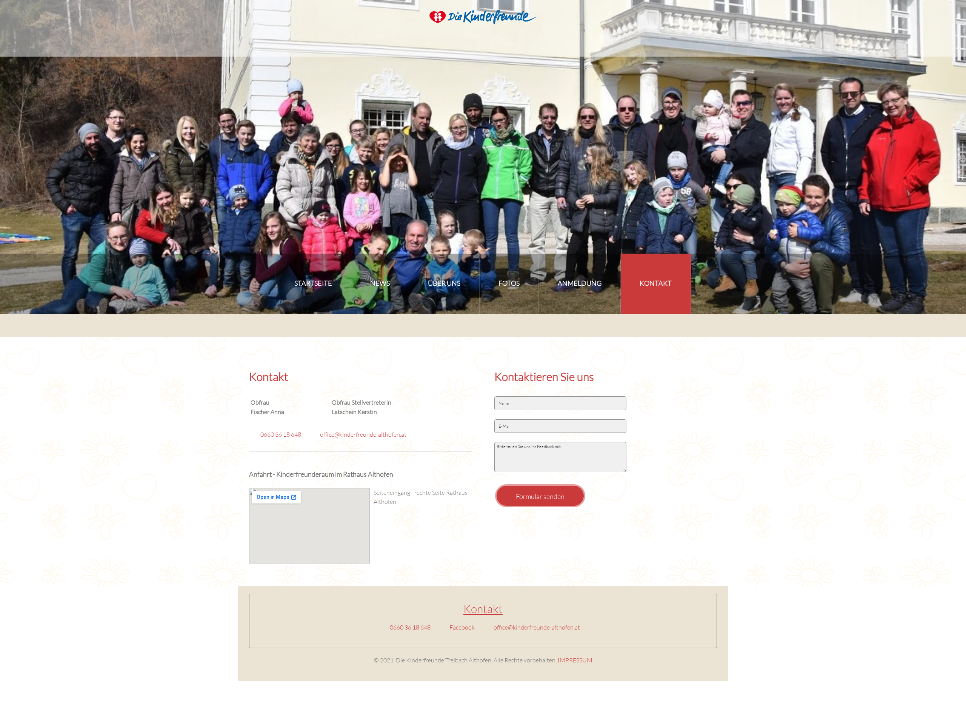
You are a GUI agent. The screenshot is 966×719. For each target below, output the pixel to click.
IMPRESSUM (575, 660)
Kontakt (483, 608)
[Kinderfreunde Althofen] (483, 19)
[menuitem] (313, 284)
